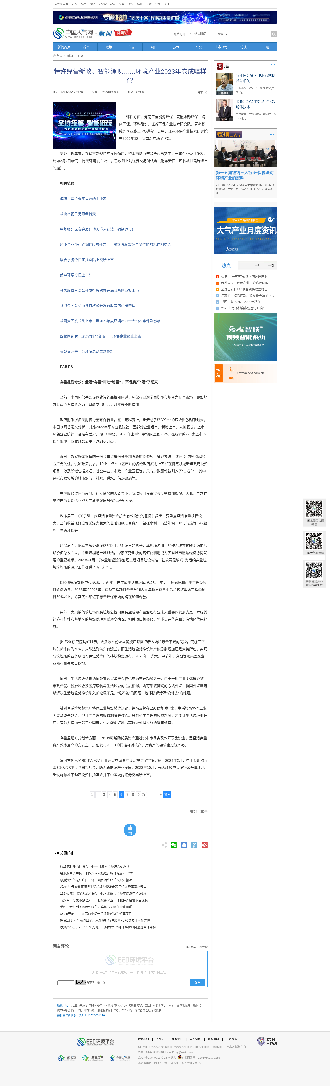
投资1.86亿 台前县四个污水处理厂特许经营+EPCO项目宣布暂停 (105, 920)
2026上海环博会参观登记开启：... (245, 308)
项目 (154, 47)
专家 (149, 4)
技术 (176, 47)
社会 (199, 47)
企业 (166, 4)
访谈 (243, 47)
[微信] (174, 843)
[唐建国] (224, 74)
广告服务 (231, 1039)
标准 (140, 4)
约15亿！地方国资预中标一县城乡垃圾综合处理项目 (96, 866)
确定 (167, 795)
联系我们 (143, 1039)
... (98, 795)
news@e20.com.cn (250, 373)
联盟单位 (177, 1039)
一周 (271, 265)
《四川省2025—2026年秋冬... (242, 302)
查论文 (172, 1057)
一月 (258, 265)
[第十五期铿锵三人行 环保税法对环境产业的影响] (245, 141)
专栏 (83, 4)
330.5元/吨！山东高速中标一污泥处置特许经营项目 (96, 913)
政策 (113, 4)
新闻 (74, 4)
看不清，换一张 (95, 982)
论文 (131, 4)
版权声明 (213, 1039)
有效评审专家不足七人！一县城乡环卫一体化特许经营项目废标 (104, 900)
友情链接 (195, 1039)
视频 (92, 4)
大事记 (160, 1039)
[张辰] (224, 100)
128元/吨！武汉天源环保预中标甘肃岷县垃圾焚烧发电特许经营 (104, 893)
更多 (273, 65)
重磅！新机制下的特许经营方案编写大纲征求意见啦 (96, 907)
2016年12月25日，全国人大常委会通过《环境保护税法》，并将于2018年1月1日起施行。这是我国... (245, 189)
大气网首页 (61, 4)
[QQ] (184, 843)
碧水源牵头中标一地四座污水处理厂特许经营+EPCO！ (98, 873)
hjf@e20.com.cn (185, 1052)
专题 (266, 47)
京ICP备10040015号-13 (152, 1057)
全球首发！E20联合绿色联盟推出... (245, 289)
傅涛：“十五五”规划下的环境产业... (245, 276)
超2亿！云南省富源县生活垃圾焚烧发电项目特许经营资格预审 (103, 886)
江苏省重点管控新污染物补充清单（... (247, 295)
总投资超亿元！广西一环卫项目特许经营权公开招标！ (97, 880)
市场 (131, 47)
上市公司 (221, 47)
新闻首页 (64, 47)
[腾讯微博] (194, 843)
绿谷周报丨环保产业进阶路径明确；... (247, 283)
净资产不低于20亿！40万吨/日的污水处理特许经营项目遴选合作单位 (108, 927)
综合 (86, 47)
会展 (158, 4)
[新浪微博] (205, 843)
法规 (122, 4)
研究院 (103, 4)
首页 (59, 56)
